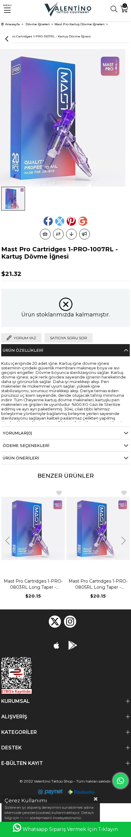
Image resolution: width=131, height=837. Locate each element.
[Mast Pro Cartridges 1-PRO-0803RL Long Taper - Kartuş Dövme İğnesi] (33, 528)
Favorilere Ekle (59, 493)
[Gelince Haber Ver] (84, 234)
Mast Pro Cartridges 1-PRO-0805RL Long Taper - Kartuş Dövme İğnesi (98, 584)
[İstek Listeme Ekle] (45, 234)
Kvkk (24, 817)
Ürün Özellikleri (23, 350)
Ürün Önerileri (21, 457)
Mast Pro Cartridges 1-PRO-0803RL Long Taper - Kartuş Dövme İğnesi (33, 584)
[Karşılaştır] (58, 234)
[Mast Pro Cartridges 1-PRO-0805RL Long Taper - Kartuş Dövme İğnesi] (98, 528)
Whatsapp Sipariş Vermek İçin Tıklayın (70, 829)
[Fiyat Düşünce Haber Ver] (71, 234)
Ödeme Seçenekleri (26, 445)
